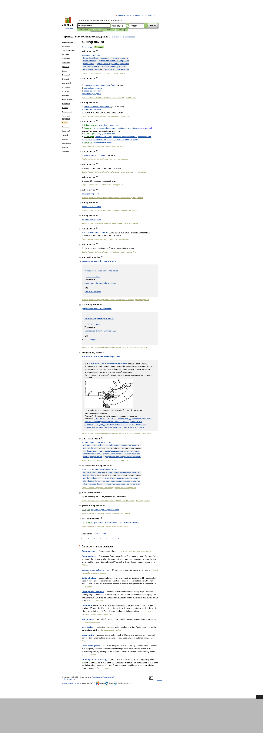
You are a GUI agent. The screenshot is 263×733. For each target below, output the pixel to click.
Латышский (66, 87)
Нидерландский (67, 99)
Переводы (96, 30)
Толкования (83, 30)
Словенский (66, 131)
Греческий (65, 67)
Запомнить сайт (124, 16)
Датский (64, 71)
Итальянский (66, 83)
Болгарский (66, 58)
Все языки (65, 54)
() (94, 659)
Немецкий (65, 95)
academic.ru (68, 29)
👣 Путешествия (69, 679)
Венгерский (66, 62)
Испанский (65, 79)
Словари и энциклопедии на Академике (99, 20)
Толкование (87, 47)
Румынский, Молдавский (66, 117)
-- (103, 98)
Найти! (153, 25)
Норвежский (66, 103)
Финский (65, 139)
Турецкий (65, 135)
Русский (64, 123)
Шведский (65, 151)
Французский (66, 143)
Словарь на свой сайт (142, 16)
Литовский (65, 91)
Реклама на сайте (109, 677)
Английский (66, 46)
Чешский (65, 147)
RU (155, 16)
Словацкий (65, 127)
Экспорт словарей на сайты (71, 683)
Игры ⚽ (122, 30)
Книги (109, 30)
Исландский (66, 75)
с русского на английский (123, 37)
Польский (65, 108)
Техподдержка (97, 677)
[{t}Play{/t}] (97, 51)
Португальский (67, 112)
